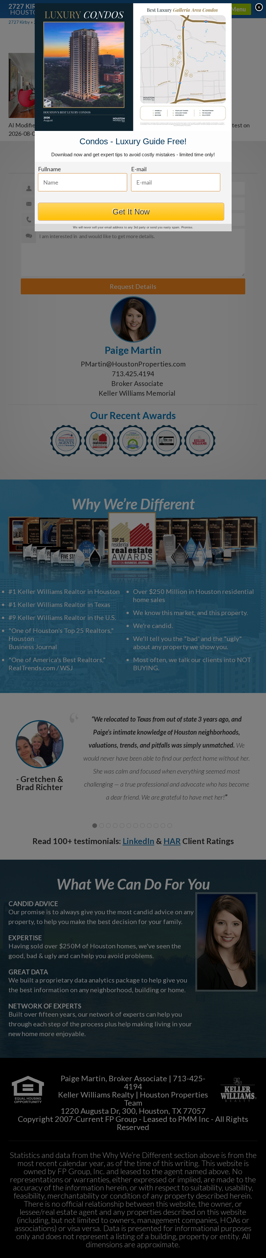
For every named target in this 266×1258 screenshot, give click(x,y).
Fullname (49, 169)
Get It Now (131, 211)
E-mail (139, 169)
